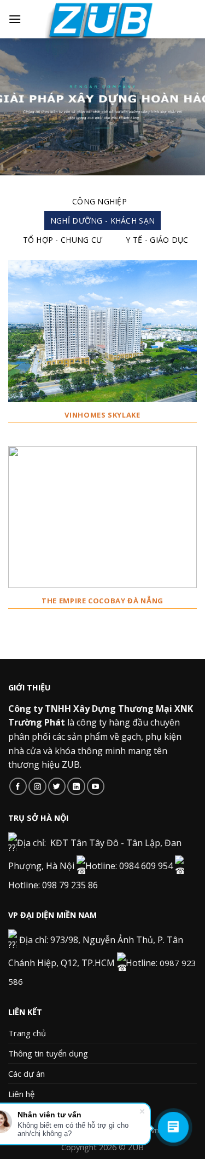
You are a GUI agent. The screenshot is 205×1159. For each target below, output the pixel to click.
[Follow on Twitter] (57, 787)
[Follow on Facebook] (18, 787)
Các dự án (26, 1073)
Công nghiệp (99, 201)
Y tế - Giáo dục (157, 240)
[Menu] (14, 18)
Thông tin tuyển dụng (48, 1053)
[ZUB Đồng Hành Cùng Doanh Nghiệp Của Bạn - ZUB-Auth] (103, 19)
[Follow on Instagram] (37, 787)
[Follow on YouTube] (96, 787)
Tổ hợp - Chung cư (63, 240)
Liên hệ (21, 1093)
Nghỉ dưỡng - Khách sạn (102, 220)
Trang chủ (27, 1032)
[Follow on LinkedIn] (76, 787)
